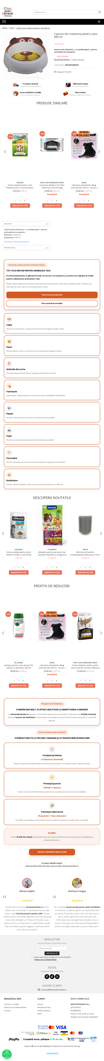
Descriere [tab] (8, 223)
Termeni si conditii (11, 1004)
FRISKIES (20, 182)
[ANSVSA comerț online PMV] (93, 1039)
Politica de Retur (44, 1010)
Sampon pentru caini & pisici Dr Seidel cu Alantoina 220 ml (18, 666)
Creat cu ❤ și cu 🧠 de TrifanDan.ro (38, 1046)
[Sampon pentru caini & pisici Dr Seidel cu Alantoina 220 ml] (18, 626)
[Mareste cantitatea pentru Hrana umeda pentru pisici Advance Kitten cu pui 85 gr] (23, 567)
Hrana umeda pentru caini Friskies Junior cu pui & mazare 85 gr (20, 186)
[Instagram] (57, 976)
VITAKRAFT (52, 549)
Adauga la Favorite (64, 72)
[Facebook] (47, 976)
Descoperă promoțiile (52, 303)
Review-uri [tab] (9, 247)
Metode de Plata (44, 1007)
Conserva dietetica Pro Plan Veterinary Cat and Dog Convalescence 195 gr (52, 186)
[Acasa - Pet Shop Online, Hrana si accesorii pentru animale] (15, 12)
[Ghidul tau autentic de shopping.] (52, 1053)
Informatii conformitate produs (16, 241)
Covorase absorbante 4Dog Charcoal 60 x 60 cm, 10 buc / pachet (84, 186)
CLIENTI (41, 998)
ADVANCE (19, 549)
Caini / (12, 28)
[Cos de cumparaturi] (99, 21)
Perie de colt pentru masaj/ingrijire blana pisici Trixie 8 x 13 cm (85, 553)
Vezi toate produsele (52, 295)
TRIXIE (85, 549)
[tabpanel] (26, 55)
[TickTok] (52, 976)
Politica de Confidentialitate (15, 1007)
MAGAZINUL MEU (12, 998)
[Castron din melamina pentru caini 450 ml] (26, 55)
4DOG (84, 182)
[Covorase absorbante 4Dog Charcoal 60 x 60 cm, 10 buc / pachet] (84, 144)
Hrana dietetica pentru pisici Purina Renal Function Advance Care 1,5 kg (85, 666)
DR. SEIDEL (18, 662)
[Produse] (4, 22)
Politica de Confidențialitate (45, 959)
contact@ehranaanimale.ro (53, 989)
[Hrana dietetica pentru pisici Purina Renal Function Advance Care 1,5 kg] (85, 626)
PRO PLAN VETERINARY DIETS (52, 182)
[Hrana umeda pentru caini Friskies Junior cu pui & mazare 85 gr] (20, 144)
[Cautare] (99, 12)
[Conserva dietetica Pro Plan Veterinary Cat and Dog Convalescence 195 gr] (52, 144)
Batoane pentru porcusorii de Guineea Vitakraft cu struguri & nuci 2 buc (52, 553)
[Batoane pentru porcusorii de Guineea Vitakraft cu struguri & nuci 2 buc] (52, 525)
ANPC (39, 1013)
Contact (7, 1010)
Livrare (40, 1004)
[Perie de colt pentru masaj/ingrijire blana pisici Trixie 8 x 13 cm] (85, 525)
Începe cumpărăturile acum (52, 852)
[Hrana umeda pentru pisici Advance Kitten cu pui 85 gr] (18, 525)
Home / (5, 28)
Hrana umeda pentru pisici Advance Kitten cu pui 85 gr (18, 553)
